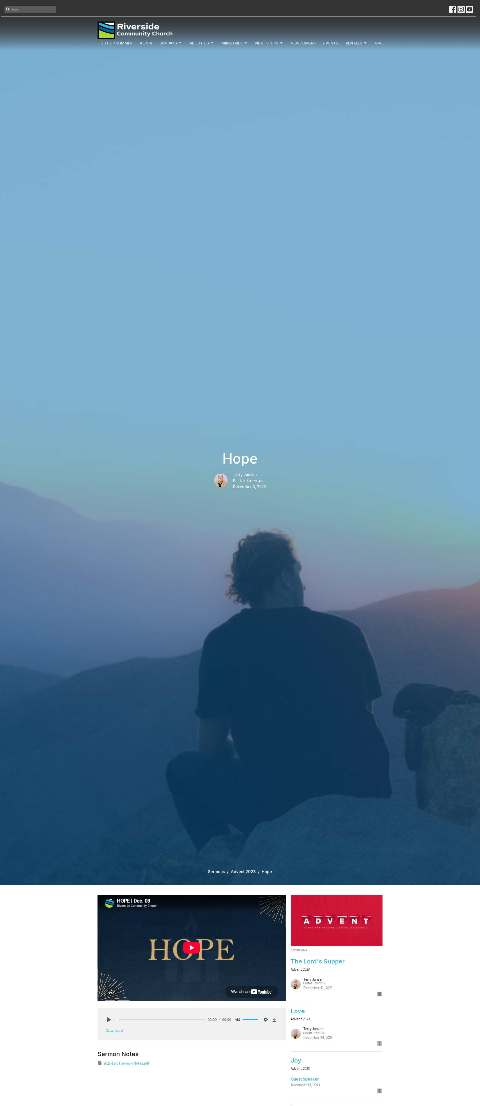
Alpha (146, 43)
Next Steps (266, 43)
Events (330, 43)
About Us (199, 43)
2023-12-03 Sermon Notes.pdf (127, 1063)
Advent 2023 (243, 871)
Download (114, 1030)
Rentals (354, 43)
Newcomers (303, 43)
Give (379, 43)
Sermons (216, 871)
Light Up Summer (115, 43)
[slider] (160, 1019)
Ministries (232, 43)
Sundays (168, 43)
